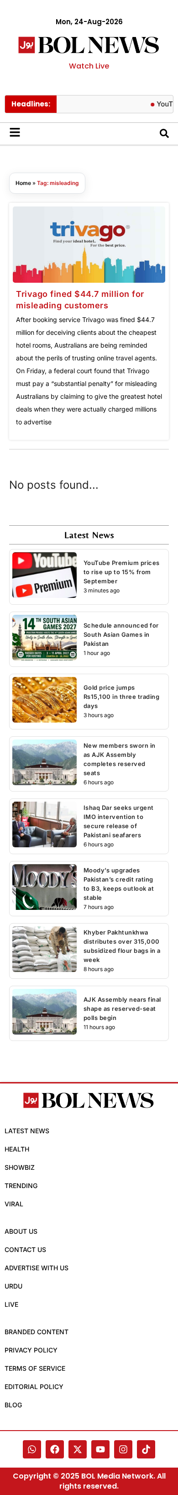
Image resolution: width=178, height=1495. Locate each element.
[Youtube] (100, 1449)
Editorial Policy (34, 1386)
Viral (14, 1204)
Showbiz (20, 1167)
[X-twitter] (77, 1449)
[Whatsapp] (32, 1449)
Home (23, 183)
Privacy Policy (31, 1350)
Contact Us (25, 1249)
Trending (21, 1185)
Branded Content (36, 1332)
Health (17, 1149)
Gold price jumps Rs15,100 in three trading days (122, 696)
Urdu (13, 1286)
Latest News (27, 1131)
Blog (13, 1405)
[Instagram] (123, 1449)
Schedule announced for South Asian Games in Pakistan (121, 634)
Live (11, 1304)
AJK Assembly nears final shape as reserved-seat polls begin (122, 1008)
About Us (21, 1231)
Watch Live (89, 66)
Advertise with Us (36, 1268)
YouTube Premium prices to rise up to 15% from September (122, 572)
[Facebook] (55, 1449)
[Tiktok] (146, 1449)
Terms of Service (35, 1368)
